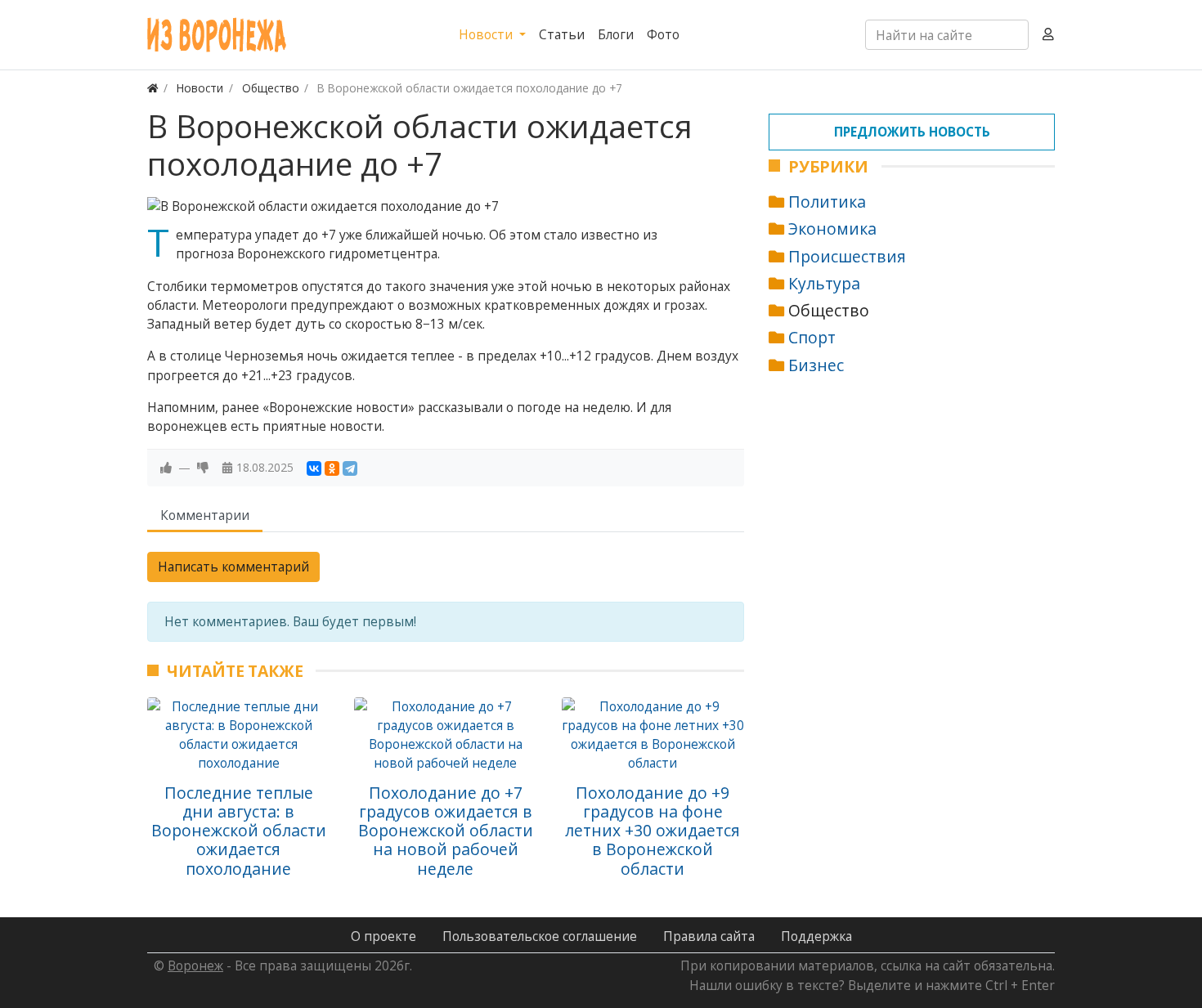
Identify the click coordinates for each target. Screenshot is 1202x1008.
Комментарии (204, 515)
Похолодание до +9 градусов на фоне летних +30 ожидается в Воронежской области (652, 831)
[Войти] (1048, 35)
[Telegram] (350, 468)
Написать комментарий (233, 567)
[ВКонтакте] (314, 468)
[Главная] (153, 88)
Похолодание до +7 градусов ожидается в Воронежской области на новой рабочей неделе (445, 831)
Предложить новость (912, 132)
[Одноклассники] (332, 468)
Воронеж (195, 965)
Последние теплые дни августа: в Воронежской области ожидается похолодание (238, 831)
